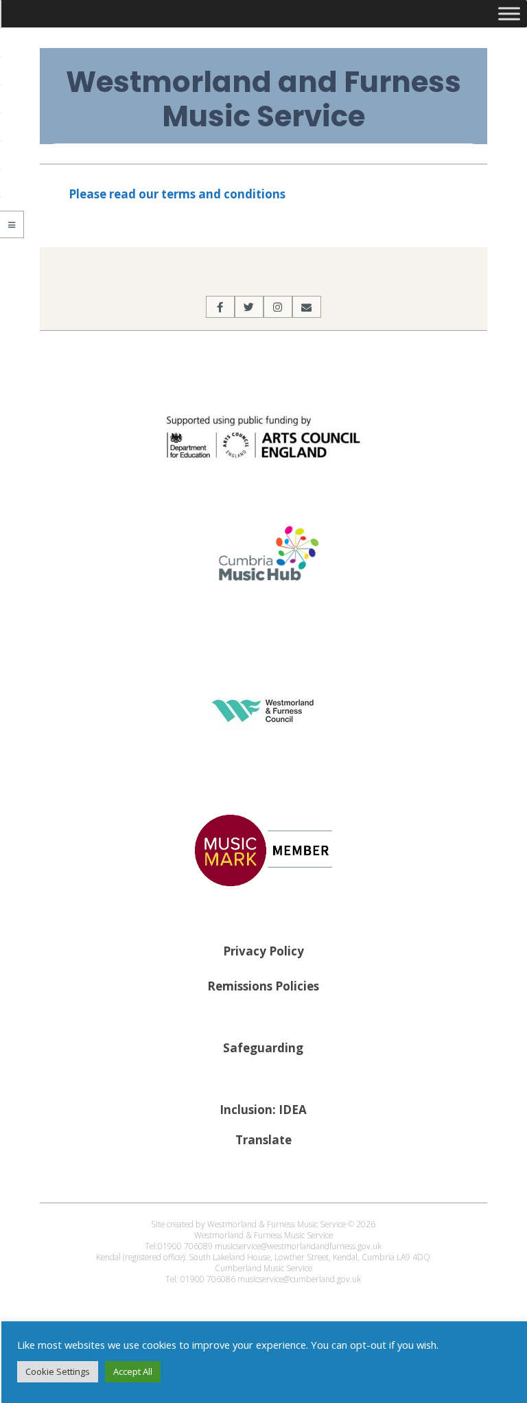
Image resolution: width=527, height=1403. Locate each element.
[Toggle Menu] (509, 13)
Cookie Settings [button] (57, 1371)
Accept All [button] (132, 1371)
